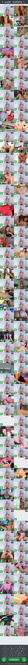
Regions (9, 663)
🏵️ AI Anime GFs (21, 657)
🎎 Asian (5, 646)
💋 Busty (5, 653)
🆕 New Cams (21, 653)
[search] (24, 659)
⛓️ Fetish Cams (6, 657)
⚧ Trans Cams (13, 655)
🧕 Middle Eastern (6, 648)
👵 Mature (13, 648)
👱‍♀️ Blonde (24, 648)
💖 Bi (16, 653)
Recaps (16, 663)
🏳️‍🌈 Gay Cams (5, 655)
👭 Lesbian (11, 653)
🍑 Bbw (18, 650)
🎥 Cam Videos (21, 659)
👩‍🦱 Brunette (5, 650)
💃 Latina (16, 646)
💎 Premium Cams (22, 655)
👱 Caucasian (22, 646)
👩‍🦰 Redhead (12, 650)
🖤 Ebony (10, 646)
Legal (25, 663)
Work (13, 663)
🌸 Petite (23, 650)
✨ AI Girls (13, 657)
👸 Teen (19, 648)
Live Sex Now (14, 659)
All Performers (20, 663)
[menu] (3, 659)
